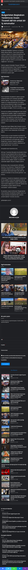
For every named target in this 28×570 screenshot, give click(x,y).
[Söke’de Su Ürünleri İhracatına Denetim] (5, 491)
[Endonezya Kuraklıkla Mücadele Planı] (21, 271)
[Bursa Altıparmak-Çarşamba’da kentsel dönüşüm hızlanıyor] (5, 484)
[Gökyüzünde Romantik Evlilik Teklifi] (5, 478)
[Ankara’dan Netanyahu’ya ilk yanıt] (5, 472)
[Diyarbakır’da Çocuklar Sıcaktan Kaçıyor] (5, 460)
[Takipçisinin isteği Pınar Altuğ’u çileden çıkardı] (5, 453)
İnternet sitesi (4, 350)
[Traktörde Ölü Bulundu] (7, 301)
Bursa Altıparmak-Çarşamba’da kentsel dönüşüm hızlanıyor (16, 484)
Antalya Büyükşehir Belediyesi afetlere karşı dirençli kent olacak (18, 497)
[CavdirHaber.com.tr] (14, 4)
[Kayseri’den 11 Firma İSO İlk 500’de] (5, 441)
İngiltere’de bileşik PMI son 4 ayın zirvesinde (17, 401)
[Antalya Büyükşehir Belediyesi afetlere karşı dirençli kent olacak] (5, 498)
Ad (2, 339)
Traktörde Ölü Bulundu (7, 306)
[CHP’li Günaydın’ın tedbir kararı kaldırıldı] (7, 287)
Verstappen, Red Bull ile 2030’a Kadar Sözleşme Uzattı (18, 446)
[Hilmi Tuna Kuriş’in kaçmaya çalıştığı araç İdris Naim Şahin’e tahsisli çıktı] (7, 271)
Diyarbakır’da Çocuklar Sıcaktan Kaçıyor (16, 458)
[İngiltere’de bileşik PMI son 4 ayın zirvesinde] (5, 403)
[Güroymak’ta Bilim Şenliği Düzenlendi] (21, 287)
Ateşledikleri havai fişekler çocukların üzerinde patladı (16, 1)
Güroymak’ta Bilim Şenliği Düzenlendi (19, 293)
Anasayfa (4, 9)
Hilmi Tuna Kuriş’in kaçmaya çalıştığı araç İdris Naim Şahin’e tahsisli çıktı (7, 278)
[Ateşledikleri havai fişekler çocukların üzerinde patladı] (5, 89)
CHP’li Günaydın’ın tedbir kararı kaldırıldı (7, 293)
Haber (9, 9)
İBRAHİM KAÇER (6, 26)
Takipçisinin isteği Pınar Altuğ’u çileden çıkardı (16, 452)
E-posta (3, 344)
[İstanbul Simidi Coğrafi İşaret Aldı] (5, 377)
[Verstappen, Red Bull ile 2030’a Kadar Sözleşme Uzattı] (5, 447)
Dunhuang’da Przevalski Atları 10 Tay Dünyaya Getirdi (20, 308)
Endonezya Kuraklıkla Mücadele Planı (20, 277)
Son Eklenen (14, 370)
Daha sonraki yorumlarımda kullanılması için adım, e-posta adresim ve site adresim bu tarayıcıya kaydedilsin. (13, 357)
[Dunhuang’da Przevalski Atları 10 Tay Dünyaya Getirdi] (21, 301)
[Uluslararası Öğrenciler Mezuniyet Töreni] (5, 82)
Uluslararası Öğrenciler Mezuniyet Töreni (16, 382)
